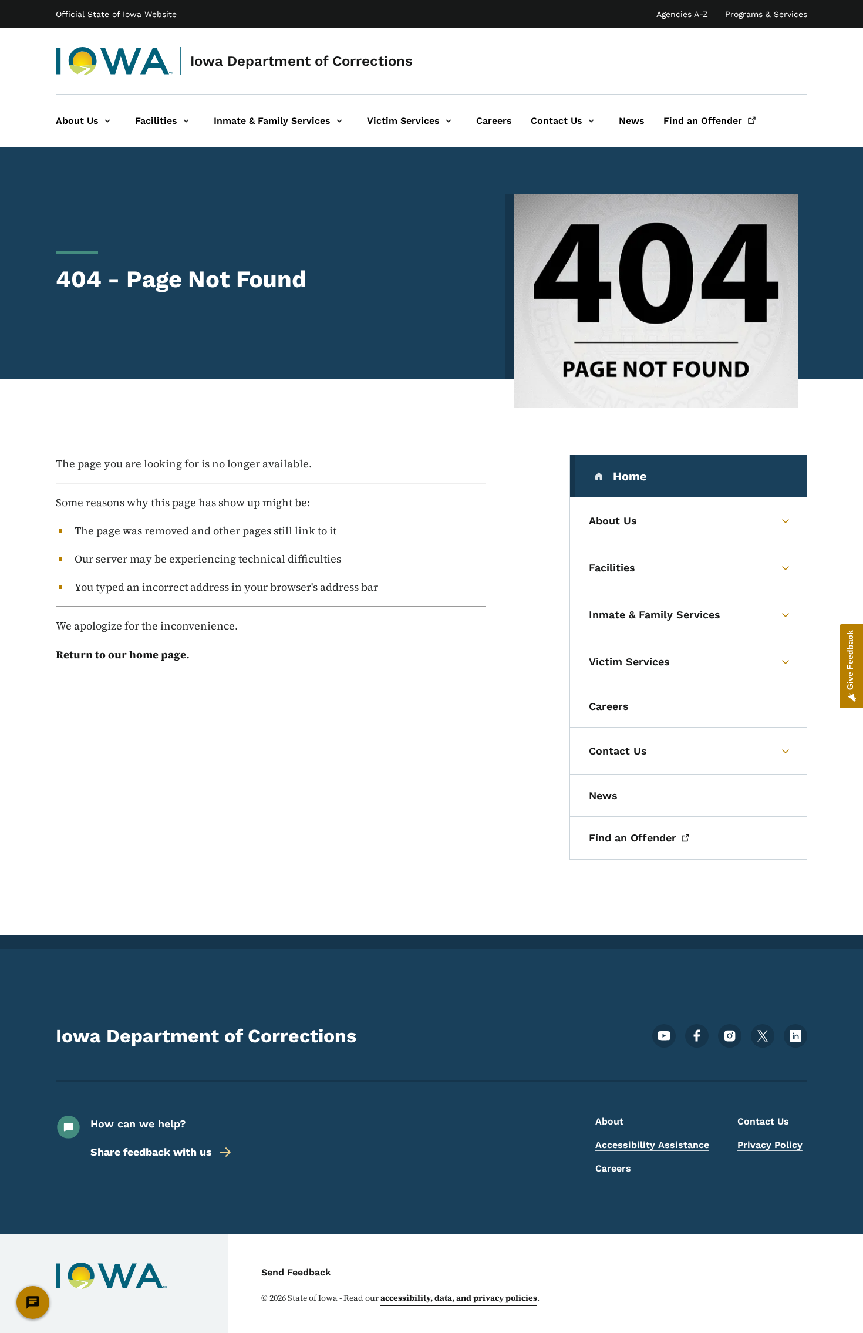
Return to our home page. (123, 654)
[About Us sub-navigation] (107, 121)
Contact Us (763, 1121)
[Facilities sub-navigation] (186, 121)
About (609, 1121)
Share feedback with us (151, 1152)
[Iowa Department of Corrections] (115, 61)
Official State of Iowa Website (116, 14)
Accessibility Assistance (652, 1144)
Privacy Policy (770, 1144)
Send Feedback (296, 1272)
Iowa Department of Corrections (301, 61)
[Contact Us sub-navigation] (591, 121)
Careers (613, 1168)
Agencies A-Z (682, 14)
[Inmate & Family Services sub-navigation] (339, 121)
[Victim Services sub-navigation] (448, 121)
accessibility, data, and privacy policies (458, 1298)
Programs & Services (766, 14)
